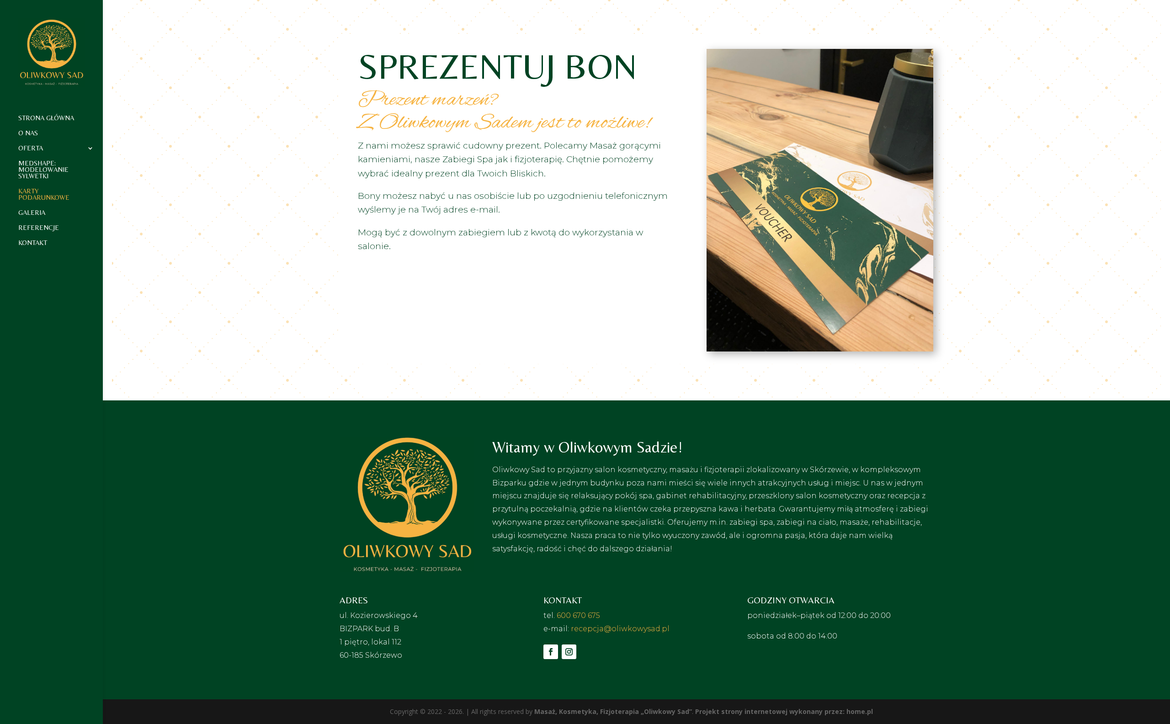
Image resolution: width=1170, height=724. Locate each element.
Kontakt (32, 243)
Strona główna (46, 118)
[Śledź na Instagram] (569, 651)
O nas (28, 133)
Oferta (30, 148)
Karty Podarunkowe (43, 194)
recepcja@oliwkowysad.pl (620, 628)
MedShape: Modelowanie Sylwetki (43, 170)
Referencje (38, 227)
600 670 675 (578, 615)
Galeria (31, 212)
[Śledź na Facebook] (550, 651)
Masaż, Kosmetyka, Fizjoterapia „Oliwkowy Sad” (613, 711)
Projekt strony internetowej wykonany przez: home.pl (784, 711)
